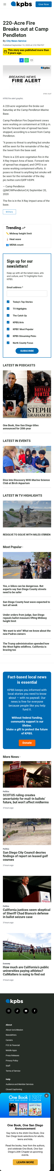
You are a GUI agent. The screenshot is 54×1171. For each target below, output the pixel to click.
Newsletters (11, 1035)
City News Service (16, 40)
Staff (8, 1066)
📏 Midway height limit (19, 233)
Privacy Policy (12, 1060)
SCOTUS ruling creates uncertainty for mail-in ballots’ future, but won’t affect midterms (26, 798)
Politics (6, 791)
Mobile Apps (11, 1050)
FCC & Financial (13, 1045)
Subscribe (27, 350)
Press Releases (12, 1055)
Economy (6, 963)
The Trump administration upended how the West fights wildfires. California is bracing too (26, 646)
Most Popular (12, 547)
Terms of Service (13, 1071)
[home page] (21, 4)
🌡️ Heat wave (13, 239)
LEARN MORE (25, 1162)
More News (11, 757)
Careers (9, 1040)
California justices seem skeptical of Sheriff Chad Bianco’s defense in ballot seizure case (26, 913)
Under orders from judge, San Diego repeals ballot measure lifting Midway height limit (25, 618)
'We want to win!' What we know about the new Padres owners (27, 632)
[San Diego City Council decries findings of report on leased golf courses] (27, 831)
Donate (27, 742)
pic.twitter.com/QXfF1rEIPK (18, 179)
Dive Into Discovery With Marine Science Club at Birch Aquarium (26, 482)
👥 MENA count (14, 244)
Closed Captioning (14, 1089)
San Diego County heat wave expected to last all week (26, 603)
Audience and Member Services (19, 1084)
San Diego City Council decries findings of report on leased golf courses (25, 856)
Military (9, 212)
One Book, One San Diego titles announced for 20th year (21, 427)
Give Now (43, 4)
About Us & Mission (14, 1030)
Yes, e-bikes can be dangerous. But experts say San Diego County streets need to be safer (24, 589)
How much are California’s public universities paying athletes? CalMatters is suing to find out (26, 970)
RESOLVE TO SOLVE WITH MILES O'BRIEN (27, 534)
